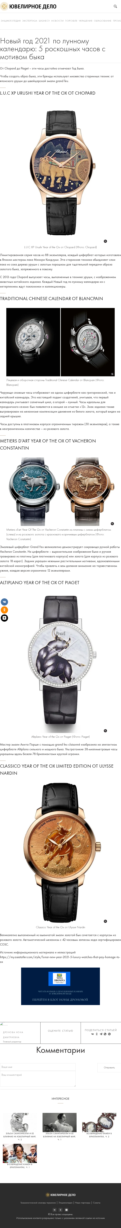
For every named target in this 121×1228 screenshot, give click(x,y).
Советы (96, 1203)
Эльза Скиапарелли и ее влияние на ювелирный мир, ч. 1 (59, 1137)
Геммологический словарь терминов (38, 1203)
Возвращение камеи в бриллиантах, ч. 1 (19, 1166)
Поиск (115, 6)
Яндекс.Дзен (66, 1210)
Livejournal (54, 1210)
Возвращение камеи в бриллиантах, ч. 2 (99, 1135)
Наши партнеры (82, 1203)
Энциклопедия (11, 21)
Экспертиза (29, 21)
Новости (57, 21)
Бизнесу (44, 21)
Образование (103, 21)
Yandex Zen (60, 1210)
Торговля (71, 21)
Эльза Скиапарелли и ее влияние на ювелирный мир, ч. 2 (19, 1137)
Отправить (109, 1067)
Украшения (85, 21)
